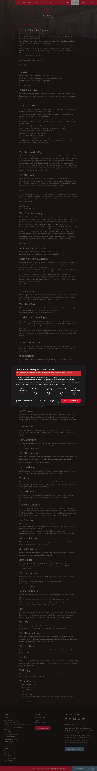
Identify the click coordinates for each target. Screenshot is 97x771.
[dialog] (48, 385)
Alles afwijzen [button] (50, 401)
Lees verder (61, 384)
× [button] (83, 367)
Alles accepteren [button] (71, 401)
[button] (24, 401)
